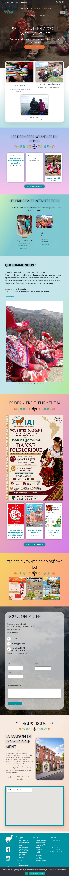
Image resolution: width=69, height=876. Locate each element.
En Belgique (39, 857)
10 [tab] (46, 384)
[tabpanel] (34, 341)
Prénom (10, 672)
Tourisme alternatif (40, 842)
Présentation (22, 854)
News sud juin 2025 (53, 178)
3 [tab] (25, 384)
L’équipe (21, 855)
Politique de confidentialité (37, 873)
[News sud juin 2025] (53, 166)
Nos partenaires (23, 852)
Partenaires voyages (41, 844)
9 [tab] (43, 384)
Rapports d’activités (24, 850)
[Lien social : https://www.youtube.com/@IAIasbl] (59, 2)
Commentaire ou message (14, 686)
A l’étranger (39, 855)
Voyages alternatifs (41, 840)
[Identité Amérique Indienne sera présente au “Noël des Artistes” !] (16, 516)
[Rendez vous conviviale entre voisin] (34, 516)
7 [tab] (37, 384)
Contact (42, 15)
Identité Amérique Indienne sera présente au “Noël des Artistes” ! (15, 532)
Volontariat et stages (41, 860)
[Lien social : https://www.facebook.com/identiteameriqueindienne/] (56, 2)
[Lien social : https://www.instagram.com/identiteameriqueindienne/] (62, 2)
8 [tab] (40, 384)
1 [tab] (19, 384)
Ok (26, 873)
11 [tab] (49, 384)
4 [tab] (28, 384)
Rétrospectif (39, 849)
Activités (21, 857)
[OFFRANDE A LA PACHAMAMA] (53, 516)
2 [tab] (22, 384)
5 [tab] (31, 384)
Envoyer (15, 703)
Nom (9, 681)
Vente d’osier (22, 863)
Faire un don (39, 858)
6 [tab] (34, 384)
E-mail (37, 664)
